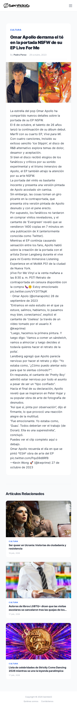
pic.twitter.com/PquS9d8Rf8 (29, 458)
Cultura (15, 29)
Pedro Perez (20, 54)
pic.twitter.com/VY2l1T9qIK (28, 291)
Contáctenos (47, 701)
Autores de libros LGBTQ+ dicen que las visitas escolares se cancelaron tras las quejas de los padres (37, 610)
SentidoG (47, 697)
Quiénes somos (31, 701)
